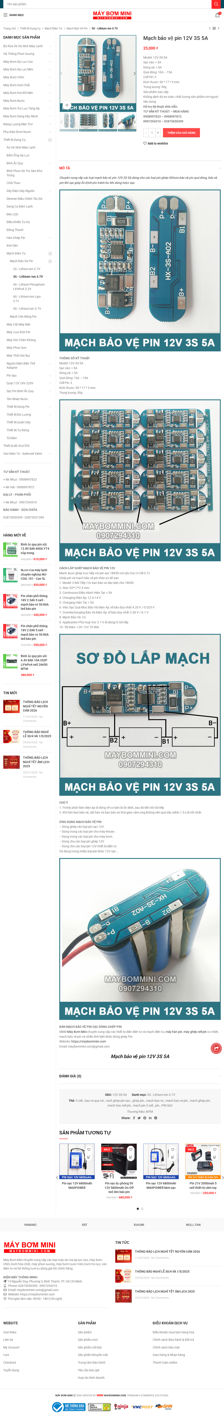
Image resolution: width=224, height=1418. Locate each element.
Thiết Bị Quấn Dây (19, 422)
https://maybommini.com (88, 1041)
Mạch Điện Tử (54, 28)
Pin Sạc (12, 375)
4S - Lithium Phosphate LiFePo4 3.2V (29, 287)
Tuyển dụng (11, 1370)
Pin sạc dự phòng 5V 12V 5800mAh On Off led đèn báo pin (119, 1188)
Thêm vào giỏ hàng (181, 132)
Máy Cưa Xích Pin (18, 332)
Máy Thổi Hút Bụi (18, 355)
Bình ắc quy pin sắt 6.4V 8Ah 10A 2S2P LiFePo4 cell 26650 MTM (34, 662)
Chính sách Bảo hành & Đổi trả (173, 1339)
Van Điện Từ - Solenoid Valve (22, 453)
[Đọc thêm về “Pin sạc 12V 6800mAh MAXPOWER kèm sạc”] (173, 1157)
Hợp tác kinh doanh (91, 1377)
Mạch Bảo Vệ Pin (77, 28)
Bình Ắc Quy (15, 163)
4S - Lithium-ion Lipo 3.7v (27, 299)
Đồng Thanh (15, 230)
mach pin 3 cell (143, 1105)
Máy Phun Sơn (16, 347)
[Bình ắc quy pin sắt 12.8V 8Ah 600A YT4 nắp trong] (10, 551)
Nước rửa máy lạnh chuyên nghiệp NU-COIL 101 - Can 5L (34, 574)
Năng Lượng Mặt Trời (18, 124)
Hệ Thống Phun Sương (18, 53)
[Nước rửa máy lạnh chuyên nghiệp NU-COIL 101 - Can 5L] (10, 577)
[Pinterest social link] (145, 1118)
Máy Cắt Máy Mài (18, 324)
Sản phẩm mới (88, 1339)
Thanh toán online (165, 1362)
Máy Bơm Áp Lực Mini (18, 69)
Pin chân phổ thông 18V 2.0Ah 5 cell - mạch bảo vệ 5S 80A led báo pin (35, 632)
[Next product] (218, 28)
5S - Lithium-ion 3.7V (27, 308)
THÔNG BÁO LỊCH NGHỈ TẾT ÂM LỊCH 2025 (36, 762)
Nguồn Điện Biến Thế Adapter (21, 366)
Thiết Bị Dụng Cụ (30, 28)
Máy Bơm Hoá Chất (16, 85)
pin (157, 1105)
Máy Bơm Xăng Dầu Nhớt (20, 116)
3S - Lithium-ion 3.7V (105, 28)
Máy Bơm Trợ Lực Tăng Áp (21, 108)
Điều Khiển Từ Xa (18, 222)
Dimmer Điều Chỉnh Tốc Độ (24, 198)
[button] (131, 1157)
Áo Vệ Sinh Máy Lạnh (21, 147)
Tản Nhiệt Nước (17, 399)
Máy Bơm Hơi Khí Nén (18, 93)
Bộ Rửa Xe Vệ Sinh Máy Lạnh (23, 46)
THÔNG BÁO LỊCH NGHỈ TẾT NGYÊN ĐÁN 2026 (35, 706)
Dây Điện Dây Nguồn (21, 191)
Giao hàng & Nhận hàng (169, 1355)
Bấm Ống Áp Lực (18, 155)
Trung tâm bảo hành (91, 1362)
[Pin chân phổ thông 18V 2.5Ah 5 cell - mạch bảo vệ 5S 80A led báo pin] (10, 605)
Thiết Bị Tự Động (18, 430)
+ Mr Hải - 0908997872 (18, 487)
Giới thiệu (9, 1332)
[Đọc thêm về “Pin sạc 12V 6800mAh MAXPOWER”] (89, 1157)
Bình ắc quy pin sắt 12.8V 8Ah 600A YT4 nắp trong (35, 549)
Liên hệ (8, 1339)
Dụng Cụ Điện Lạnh (20, 206)
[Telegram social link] (156, 1118)
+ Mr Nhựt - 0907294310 (20, 502)
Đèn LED (12, 214)
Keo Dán (12, 245)
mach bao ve (154, 1100)
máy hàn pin (174, 1032)
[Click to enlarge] (67, 105)
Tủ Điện (12, 438)
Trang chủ (9, 28)
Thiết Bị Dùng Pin (18, 406)
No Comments (160, 1257)
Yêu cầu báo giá (88, 1370)
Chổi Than (13, 183)
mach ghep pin (200, 1100)
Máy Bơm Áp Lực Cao (18, 61)
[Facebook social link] (134, 1118)
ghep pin (138, 1100)
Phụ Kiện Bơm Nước (17, 132)
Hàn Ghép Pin (16, 238)
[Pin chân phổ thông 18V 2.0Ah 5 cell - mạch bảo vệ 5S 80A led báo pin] (10, 635)
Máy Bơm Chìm (13, 77)
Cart (6, 1355)
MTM (149, 1111)
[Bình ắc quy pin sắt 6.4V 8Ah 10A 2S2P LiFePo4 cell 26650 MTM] (10, 665)
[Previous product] (210, 28)
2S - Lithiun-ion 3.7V (26, 269)
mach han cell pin (119, 1105)
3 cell (79, 1100)
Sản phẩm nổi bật (90, 1347)
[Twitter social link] (139, 1118)
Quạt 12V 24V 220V (20, 383)
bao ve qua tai (94, 1100)
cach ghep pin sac (118, 1100)
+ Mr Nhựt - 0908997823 (20, 479)
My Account (11, 1347)
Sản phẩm (85, 1332)
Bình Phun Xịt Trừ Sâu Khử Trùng (24, 173)
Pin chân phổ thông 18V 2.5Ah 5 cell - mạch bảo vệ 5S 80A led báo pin (35, 602)
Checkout (9, 1362)
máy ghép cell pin (195, 1032)
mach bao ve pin (177, 1100)
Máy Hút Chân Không (21, 340)
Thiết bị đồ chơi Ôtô (16, 445)
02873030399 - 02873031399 (23, 517)
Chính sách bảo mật (166, 1347)
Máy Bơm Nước (14, 100)
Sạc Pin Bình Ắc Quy (20, 391)
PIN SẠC (167, 1105)
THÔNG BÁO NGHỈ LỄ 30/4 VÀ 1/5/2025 (162, 1271)
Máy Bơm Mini (77, 1032)
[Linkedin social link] (150, 1118)
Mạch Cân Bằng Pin (23, 316)
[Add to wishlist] (89, 1149)
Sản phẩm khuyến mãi (93, 1355)
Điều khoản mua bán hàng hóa (173, 1332)
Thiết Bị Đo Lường (19, 414)
